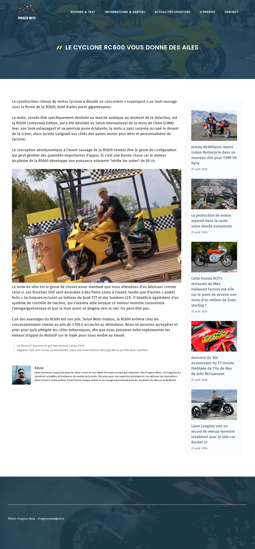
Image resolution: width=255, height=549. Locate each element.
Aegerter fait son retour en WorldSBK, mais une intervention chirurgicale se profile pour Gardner (82, 350)
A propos (207, 12)
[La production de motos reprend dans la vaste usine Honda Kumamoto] (214, 206)
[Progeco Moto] (27, 11)
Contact (231, 12)
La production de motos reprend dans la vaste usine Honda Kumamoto (211, 220)
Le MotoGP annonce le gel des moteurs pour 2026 (50, 346)
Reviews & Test (83, 12)
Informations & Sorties (125, 12)
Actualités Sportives (172, 12)
